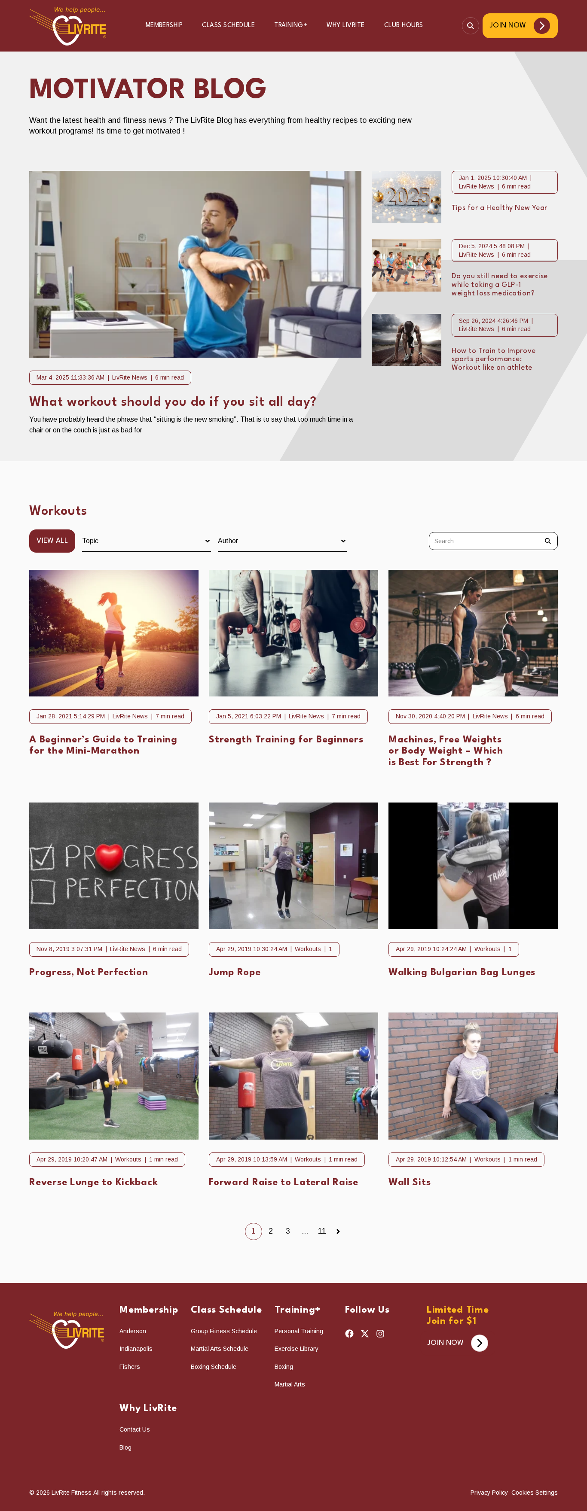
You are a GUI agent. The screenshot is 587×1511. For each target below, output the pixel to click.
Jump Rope (234, 972)
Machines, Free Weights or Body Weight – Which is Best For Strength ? (445, 751)
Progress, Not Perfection (88, 972)
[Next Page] (338, 1231)
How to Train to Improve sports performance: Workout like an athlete (493, 359)
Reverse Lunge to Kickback (93, 1182)
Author (228, 540)
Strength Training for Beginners (286, 740)
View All (52, 540)
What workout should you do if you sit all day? (173, 402)
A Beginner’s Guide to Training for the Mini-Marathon (103, 745)
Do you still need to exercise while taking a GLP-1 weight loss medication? (500, 285)
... (305, 1231)
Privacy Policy (490, 1492)
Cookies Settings (534, 1492)
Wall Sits (409, 1182)
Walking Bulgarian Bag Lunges (461, 972)
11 (322, 1231)
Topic (90, 540)
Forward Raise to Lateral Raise (283, 1182)
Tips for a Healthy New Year (499, 208)
